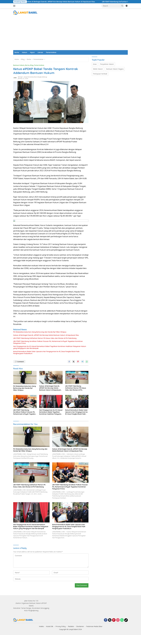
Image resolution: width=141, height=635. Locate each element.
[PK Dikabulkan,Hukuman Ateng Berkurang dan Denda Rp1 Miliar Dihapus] (25, 377)
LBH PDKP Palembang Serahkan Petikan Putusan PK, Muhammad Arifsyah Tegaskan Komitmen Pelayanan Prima (48, 342)
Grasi (95, 64)
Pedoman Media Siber (94, 626)
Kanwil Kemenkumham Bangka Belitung (35, 77)
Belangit (20, 77)
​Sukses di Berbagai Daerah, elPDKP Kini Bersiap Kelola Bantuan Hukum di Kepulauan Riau (39, 2)
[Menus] (14, 6)
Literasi (40, 52)
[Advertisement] (70, 33)
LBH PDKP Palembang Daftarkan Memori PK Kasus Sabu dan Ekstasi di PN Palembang (44, 338)
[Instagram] (118, 620)
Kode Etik (49, 626)
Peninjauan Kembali (100, 74)
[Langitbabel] (25, 13)
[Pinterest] (114, 620)
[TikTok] (126, 620)
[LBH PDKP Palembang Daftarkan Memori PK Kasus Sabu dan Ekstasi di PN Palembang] (77, 377)
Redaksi (71, 626)
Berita (17, 52)
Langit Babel (73, 629)
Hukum (24, 52)
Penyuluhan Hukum (107, 64)
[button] (122, 5)
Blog (31, 65)
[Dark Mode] (127, 6)
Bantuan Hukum (18, 65)
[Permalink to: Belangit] (15, 78)
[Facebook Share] (69, 361)
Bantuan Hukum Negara (114, 69)
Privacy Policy (61, 626)
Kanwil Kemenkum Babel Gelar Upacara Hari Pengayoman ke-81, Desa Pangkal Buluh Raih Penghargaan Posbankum (46, 352)
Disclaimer (80, 626)
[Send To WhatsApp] (86, 361)
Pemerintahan (51, 52)
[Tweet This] (73, 361)
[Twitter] (109, 620)
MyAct (32, 52)
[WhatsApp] (122, 620)
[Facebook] (105, 620)
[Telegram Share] (82, 361)
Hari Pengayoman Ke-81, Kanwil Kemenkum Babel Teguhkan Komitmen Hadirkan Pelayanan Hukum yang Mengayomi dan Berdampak (49, 347)
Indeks (41, 626)
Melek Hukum (98, 69)
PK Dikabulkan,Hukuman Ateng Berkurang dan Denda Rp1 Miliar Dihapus (39, 332)
